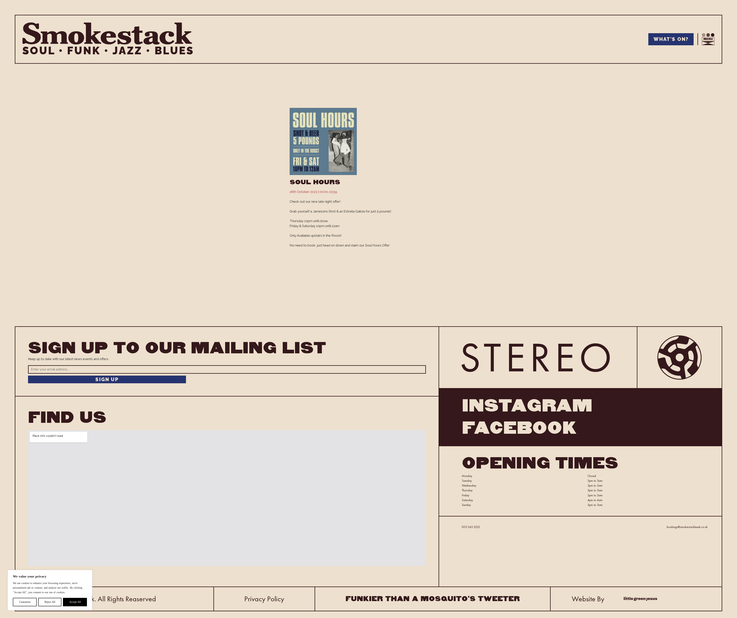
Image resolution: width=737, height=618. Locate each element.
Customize (25, 602)
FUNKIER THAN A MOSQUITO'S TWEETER (432, 598)
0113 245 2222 (471, 527)
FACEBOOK (519, 428)
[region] (50, 590)
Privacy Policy (264, 599)
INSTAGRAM (527, 406)
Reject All (50, 602)
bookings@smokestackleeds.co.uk (687, 527)
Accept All (75, 602)
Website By (588, 599)
